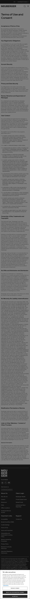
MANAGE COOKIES (15, 588)
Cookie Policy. (6, 585)
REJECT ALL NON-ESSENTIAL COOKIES (15, 592)
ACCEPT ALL (15, 596)
